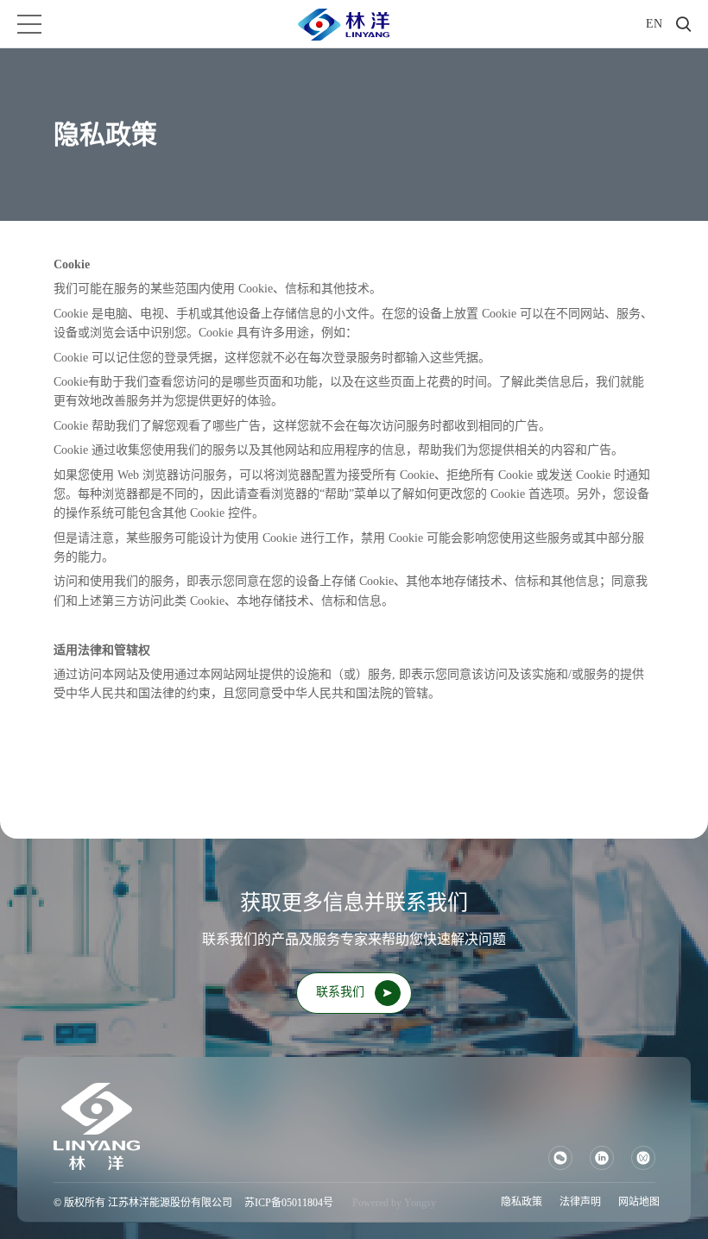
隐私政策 (521, 1202)
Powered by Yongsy (394, 1203)
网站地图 (639, 1202)
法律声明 (580, 1202)
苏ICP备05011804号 (288, 1203)
